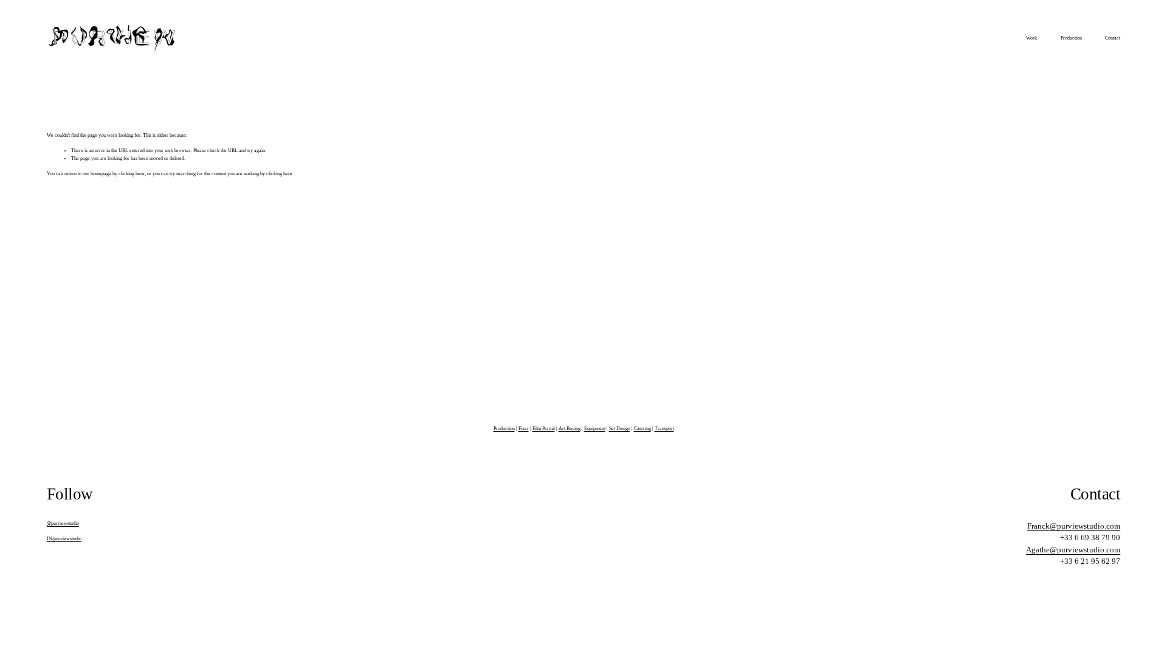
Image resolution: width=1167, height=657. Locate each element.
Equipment (594, 428)
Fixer (523, 428)
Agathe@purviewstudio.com (1073, 549)
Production (1071, 38)
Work (1031, 38)
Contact (1112, 38)
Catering (642, 428)
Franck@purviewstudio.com (1073, 525)
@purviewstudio (63, 523)
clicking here (132, 173)
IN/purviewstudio (64, 538)
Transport (664, 428)
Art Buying (569, 428)
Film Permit (543, 428)
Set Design (619, 428)
